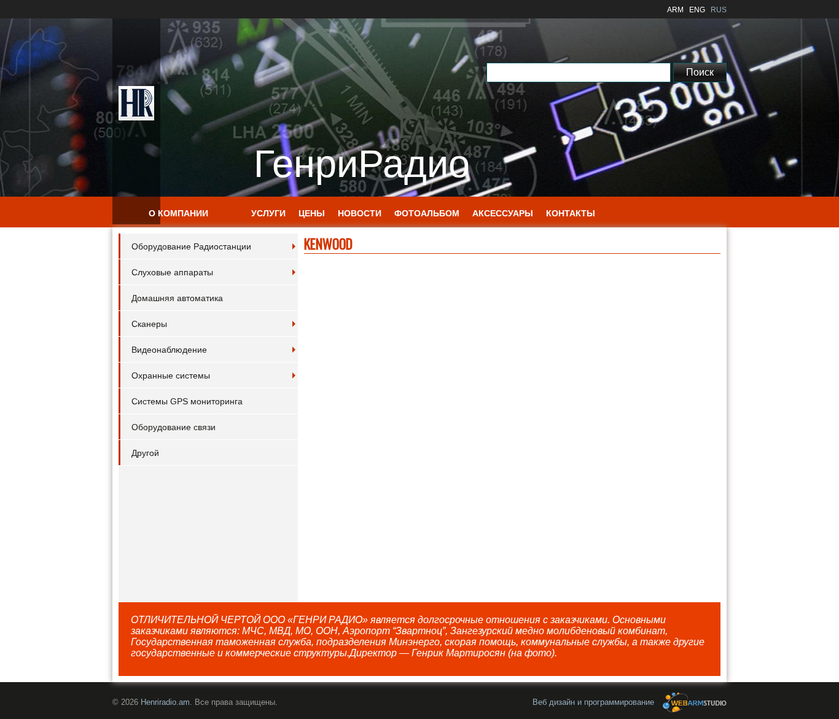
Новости (359, 213)
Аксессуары (502, 213)
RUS (719, 10)
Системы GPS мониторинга (187, 401)
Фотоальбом (426, 213)
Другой (145, 453)
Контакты (570, 213)
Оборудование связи (173, 427)
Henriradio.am (165, 702)
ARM (675, 10)
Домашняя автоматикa (177, 298)
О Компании (178, 213)
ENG (697, 10)
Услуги (268, 213)
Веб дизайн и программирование (595, 702)
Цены (312, 213)
